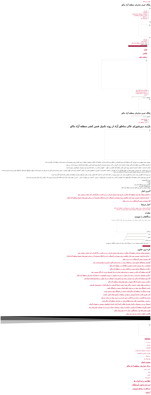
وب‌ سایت (147, 240)
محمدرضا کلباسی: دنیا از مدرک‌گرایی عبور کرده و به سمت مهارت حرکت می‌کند (125, 298)
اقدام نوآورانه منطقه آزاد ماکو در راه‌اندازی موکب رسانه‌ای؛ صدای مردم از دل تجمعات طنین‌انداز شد (119, 307)
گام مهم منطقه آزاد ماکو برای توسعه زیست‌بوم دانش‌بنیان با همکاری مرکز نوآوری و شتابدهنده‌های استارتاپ (117, 278)
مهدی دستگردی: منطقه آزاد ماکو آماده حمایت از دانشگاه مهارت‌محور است (127, 291)
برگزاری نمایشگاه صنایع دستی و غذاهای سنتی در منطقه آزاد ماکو (130, 269)
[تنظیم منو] (149, 8)
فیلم (145, 49)
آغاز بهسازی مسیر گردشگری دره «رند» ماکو (136, 201)
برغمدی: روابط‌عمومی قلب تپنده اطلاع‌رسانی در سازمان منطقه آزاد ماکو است (126, 301)
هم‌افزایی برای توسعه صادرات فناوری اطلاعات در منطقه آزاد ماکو (130, 266)
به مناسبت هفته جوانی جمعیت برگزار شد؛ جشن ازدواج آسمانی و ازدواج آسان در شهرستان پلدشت (120, 285)
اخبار (146, 122)
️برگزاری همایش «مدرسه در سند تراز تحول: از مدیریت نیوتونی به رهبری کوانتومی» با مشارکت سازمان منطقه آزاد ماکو (113, 275)
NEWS (147, 339)
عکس (145, 53)
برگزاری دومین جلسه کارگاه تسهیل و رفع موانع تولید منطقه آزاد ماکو (129, 282)
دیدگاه (148, 231)
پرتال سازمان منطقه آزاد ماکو (138, 366)
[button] (75, 180)
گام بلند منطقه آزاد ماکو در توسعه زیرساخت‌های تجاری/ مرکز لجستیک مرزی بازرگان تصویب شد (120, 272)
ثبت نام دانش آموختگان (141, 385)
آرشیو (148, 392)
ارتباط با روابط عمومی (141, 388)
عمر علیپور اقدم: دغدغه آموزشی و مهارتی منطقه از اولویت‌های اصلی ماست (126, 294)
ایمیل (148, 237)
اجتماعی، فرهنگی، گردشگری (142, 350)
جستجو (148, 97)
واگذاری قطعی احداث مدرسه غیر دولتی (138, 314)
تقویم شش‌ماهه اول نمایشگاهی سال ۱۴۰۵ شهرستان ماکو (132, 310)
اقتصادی (148, 347)
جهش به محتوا (146, 1)
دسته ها (148, 342)
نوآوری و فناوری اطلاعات (143, 353)
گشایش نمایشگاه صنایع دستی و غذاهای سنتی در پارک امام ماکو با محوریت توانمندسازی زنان (121, 262)
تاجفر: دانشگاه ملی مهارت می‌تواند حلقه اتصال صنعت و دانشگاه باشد (128, 288)
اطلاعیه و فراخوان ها (142, 381)
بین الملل (148, 356)
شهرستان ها (147, 358)
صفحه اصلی (145, 362)
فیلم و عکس (147, 369)
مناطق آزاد (141, 122)
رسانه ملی (143, 57)
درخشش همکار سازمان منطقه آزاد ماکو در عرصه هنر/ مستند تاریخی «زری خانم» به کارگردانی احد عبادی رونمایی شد (114, 194)
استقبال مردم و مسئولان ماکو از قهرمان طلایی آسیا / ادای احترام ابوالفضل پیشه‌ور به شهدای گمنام (119, 304)
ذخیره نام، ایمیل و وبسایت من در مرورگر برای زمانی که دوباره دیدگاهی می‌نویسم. (127, 243)
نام (149, 234)
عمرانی (148, 345)
